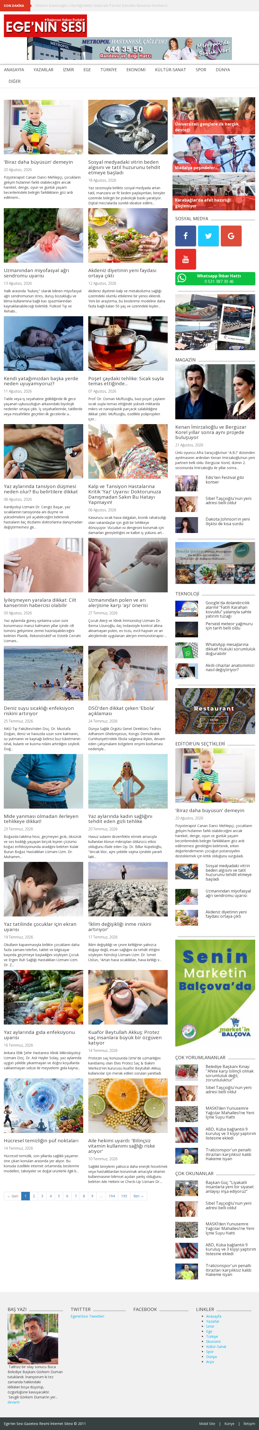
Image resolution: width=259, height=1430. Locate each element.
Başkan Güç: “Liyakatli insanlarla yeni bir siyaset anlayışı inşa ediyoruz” (230, 1187)
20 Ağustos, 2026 (18, 169)
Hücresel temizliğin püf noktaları (41, 1140)
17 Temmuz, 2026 (102, 937)
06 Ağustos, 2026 (18, 499)
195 (124, 1196)
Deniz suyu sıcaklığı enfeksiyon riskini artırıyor (39, 711)
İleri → (139, 1196)
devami (13, 1402)
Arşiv (210, 1361)
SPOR (201, 69)
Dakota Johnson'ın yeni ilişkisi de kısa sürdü (228, 521)
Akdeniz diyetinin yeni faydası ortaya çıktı (122, 273)
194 (112, 1196)
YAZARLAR (43, 69)
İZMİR (68, 69)
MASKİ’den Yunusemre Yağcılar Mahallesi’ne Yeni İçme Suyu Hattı (230, 1112)
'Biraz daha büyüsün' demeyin (38, 162)
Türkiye (212, 1336)
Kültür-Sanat (216, 1346)
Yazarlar (212, 1321)
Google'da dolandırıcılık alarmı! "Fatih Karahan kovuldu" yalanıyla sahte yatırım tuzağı (228, 609)
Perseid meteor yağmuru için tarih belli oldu (229, 626)
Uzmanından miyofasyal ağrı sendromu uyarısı (36, 273)
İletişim (249, 1423)
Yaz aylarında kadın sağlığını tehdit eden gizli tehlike (120, 819)
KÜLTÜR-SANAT (170, 69)
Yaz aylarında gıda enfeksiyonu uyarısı (39, 1035)
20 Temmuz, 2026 (102, 829)
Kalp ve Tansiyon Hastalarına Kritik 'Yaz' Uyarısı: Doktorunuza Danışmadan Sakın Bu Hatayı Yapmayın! (124, 494)
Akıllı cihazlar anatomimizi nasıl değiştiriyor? (230, 668)
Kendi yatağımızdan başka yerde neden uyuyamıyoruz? (41, 381)
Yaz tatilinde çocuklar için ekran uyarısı (40, 927)
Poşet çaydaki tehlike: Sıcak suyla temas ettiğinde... (126, 381)
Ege (209, 1331)
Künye (229, 1423)
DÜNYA (223, 69)
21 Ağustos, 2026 (189, 445)
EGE (87, 69)
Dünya (211, 1356)
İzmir (210, 1326)
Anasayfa (213, 1316)
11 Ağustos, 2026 (18, 391)
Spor (210, 1351)
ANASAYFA (14, 69)
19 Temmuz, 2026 (18, 937)
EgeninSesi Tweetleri (87, 1316)
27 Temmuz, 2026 (102, 613)
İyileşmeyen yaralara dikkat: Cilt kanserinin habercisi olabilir (40, 603)
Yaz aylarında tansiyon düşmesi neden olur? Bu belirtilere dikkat (41, 489)
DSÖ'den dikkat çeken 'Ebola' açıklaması (121, 711)
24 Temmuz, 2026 (102, 721)
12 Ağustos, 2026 (102, 283)
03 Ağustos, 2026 (18, 613)
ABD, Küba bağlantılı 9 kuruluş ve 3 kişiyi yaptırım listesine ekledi (231, 1133)
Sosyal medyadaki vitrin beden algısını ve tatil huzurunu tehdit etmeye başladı (124, 167)
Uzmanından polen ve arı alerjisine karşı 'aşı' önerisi (118, 603)
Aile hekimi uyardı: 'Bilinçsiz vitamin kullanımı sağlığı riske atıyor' (121, 1145)
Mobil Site (207, 1423)
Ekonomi (213, 1341)
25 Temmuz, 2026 (18, 721)
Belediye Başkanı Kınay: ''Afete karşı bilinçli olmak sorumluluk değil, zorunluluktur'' (230, 1073)
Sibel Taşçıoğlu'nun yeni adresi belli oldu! (228, 501)
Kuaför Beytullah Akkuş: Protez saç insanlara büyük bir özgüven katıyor (125, 1037)
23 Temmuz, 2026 (18, 829)
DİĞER (14, 81)
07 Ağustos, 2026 (102, 391)
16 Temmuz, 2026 (18, 1045)
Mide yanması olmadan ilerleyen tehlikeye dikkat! (41, 819)
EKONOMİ (135, 69)
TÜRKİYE (108, 69)
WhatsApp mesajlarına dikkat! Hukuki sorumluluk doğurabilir (230, 649)
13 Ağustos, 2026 (18, 283)
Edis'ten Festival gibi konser (225, 480)
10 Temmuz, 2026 (102, 1158)
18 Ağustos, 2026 (102, 180)
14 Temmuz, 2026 (102, 1050)
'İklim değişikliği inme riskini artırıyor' (119, 927)
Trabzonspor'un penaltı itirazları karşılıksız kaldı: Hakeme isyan (229, 1154)
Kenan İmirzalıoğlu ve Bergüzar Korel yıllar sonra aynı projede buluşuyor (210, 432)
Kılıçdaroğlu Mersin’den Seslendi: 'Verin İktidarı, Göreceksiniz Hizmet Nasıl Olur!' (108, 5)
